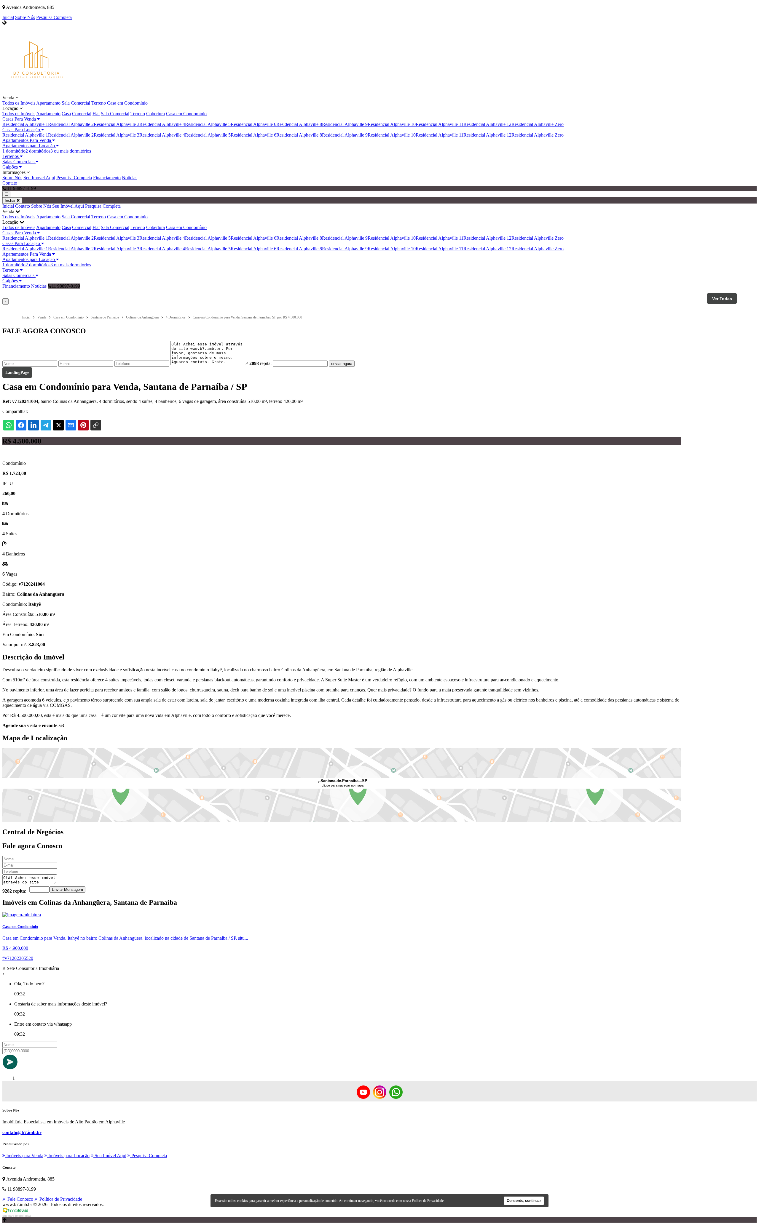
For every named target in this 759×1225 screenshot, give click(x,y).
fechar (11, 200)
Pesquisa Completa (54, 17)
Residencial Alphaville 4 (162, 124)
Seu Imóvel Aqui (39, 177)
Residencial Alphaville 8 (299, 124)
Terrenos (11, 156)
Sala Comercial (76, 102)
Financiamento (107, 177)
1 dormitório (13, 150)
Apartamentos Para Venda (27, 140)
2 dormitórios (37, 150)
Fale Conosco (19, 1199)
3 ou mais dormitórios (70, 150)
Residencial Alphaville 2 (71, 124)
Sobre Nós (25, 17)
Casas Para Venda (19, 118)
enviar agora (341, 363)
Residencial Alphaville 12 (487, 124)
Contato (9, 182)
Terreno (98, 102)
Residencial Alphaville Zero (537, 124)
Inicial (8, 17)
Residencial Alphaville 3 (116, 124)
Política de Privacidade (59, 1199)
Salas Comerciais (19, 161)
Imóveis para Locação (68, 1155)
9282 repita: (14, 890)
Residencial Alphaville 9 (345, 124)
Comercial (81, 113)
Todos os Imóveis (18, 102)
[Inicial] (36, 92)
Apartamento (48, 102)
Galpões (10, 166)
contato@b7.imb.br (22, 1132)
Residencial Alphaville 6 (253, 124)
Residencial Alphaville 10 (392, 124)
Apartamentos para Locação (29, 145)
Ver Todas (722, 298)
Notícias (129, 177)
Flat (96, 113)
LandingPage (17, 372)
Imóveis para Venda (24, 1155)
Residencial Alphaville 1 (25, 124)
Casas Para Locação (21, 129)
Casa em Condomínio (127, 102)
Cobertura (155, 113)
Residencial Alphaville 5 (208, 124)
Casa (66, 113)
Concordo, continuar (524, 1201)
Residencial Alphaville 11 (439, 124)
